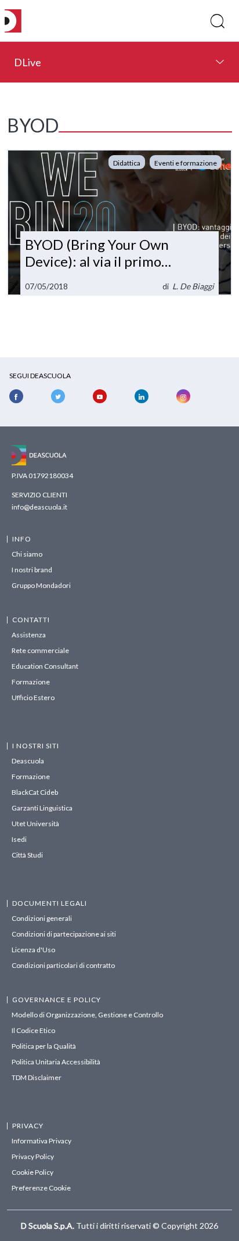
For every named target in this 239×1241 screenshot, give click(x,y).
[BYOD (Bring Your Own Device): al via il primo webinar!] (119, 222)
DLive (27, 62)
